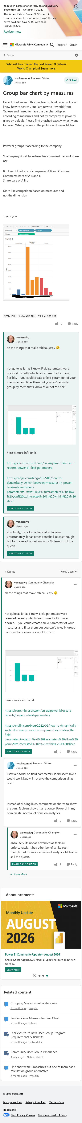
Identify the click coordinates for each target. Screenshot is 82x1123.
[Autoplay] (35, 975)
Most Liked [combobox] (69, 571)
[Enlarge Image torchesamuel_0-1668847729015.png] (36, 262)
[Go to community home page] (29, 44)
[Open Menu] (76, 55)
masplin (33, 1008)
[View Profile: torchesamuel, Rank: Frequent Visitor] (8, 80)
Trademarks (9, 1109)
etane (33, 1023)
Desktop (11, 55)
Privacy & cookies (36, 1102)
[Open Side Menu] (5, 45)
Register (62, 44)
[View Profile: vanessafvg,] (10, 339)
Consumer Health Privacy (52, 1115)
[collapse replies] (41, 579)
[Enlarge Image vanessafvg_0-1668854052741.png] (41, 425)
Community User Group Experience (33, 1052)
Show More (20, 874)
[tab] (39, 975)
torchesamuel (22, 78)
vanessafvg (22, 337)
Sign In (73, 44)
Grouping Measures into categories (33, 1003)
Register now (12, 31)
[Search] (52, 44)
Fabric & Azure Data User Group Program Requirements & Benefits (37, 1035)
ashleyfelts (36, 1042)
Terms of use (56, 1102)
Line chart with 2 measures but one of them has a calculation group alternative (43, 1069)
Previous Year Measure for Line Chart (34, 1018)
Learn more (48, 68)
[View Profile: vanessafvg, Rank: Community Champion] (8, 584)
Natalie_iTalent (35, 1057)
